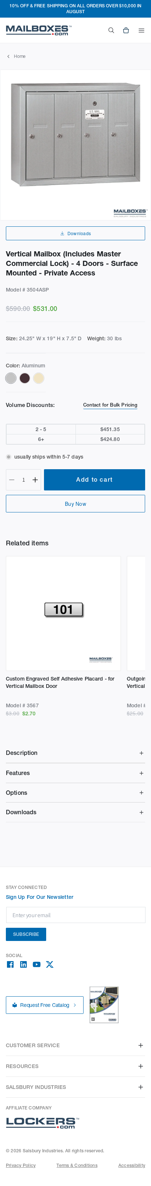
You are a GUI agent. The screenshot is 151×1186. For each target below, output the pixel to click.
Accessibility (131, 1165)
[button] (141, 30)
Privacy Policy (21, 1165)
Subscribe (26, 934)
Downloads (79, 233)
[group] (75, 145)
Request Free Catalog (44, 1005)
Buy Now (75, 503)
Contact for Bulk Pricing (110, 405)
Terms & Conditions (76, 1165)
